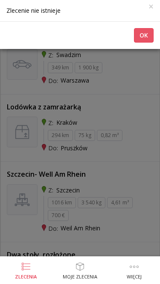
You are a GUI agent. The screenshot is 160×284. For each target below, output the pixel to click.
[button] (134, 271)
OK (144, 35)
